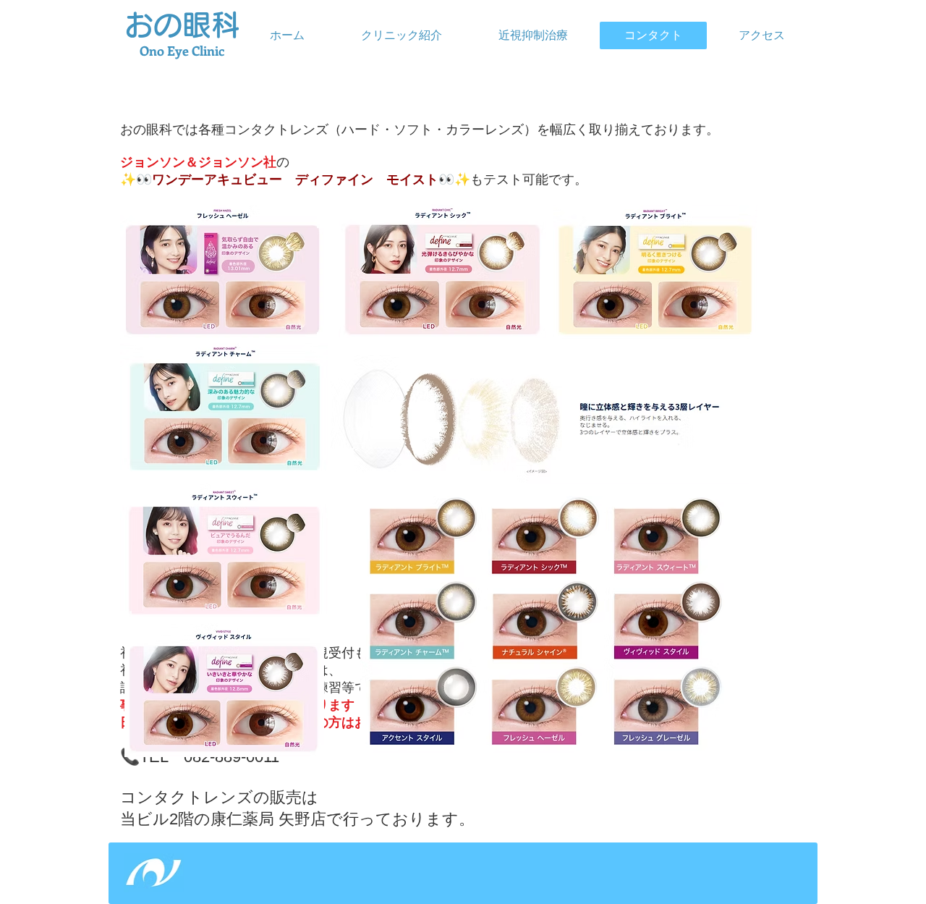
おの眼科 (182, 24)
